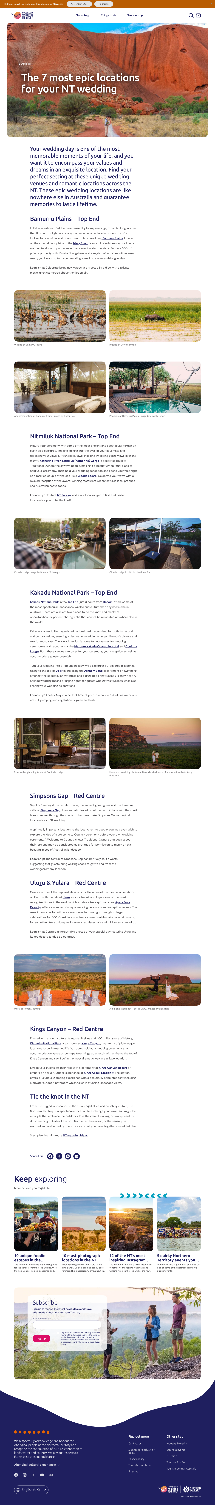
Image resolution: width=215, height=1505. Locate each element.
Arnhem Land (93, 671)
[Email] (76, 1156)
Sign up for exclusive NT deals (142, 1451)
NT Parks (63, 495)
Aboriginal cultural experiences (35, 1465)
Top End (73, 602)
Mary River (80, 243)
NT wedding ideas (75, 1135)
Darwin (108, 602)
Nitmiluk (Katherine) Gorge (80, 461)
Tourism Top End (176, 1462)
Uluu (66, 897)
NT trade (172, 1456)
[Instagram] (25, 1475)
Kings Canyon (91, 1043)
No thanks (104, 4)
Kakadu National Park (44, 602)
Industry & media (177, 1443)
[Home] (22, 15)
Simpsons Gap (50, 810)
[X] (59, 1156)
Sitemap (133, 1471)
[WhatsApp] (68, 1156)
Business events (176, 1449)
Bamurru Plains (112, 238)
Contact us (134, 1443)
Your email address (42, 1318)
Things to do (108, 15)
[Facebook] (50, 1156)
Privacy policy (136, 1459)
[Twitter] (33, 1475)
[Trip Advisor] (51, 1475)
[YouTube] (42, 1475)
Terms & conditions (139, 1465)
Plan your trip (135, 15)
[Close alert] (211, 3)
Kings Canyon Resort (113, 1068)
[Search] (191, 15)
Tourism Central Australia (181, 1468)
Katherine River (50, 461)
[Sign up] (198, 15)
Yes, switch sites (79, 4)
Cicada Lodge (87, 476)
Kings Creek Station (97, 1073)
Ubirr (59, 671)
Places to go (83, 15)
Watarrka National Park (45, 1043)
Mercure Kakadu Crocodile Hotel (96, 646)
